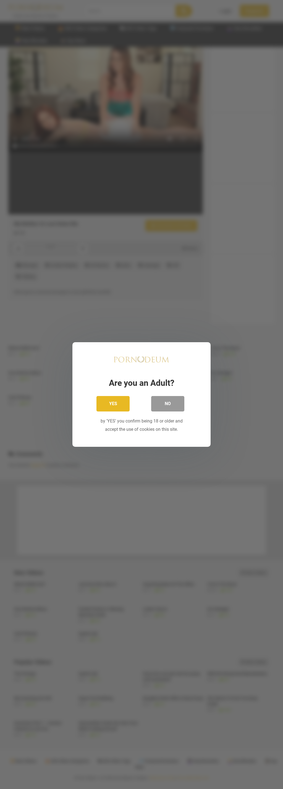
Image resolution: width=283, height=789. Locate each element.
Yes (113, 403)
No (168, 403)
